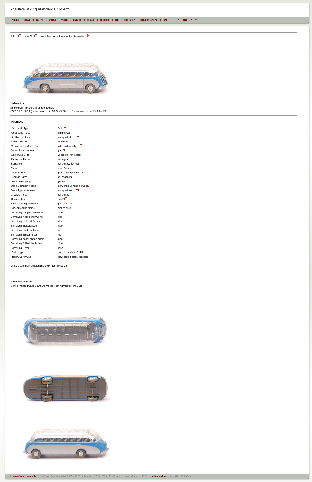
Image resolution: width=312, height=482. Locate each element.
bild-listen (129, 19)
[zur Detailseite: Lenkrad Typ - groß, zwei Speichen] (82, 172)
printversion (158, 476)
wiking (15, 19)
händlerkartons (148, 19)
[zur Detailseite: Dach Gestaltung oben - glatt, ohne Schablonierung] (88, 186)
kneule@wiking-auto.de (23, 476)
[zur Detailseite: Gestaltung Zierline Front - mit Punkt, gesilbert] (80, 146)
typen (64, 19)
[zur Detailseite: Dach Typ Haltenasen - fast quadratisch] (77, 190)
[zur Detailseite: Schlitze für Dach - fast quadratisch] (77, 137)
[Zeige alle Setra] (19, 36)
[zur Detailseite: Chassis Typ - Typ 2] (65, 199)
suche (52, 19)
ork (117, 19)
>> (196, 19)
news (27, 19)
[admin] (205, 19)
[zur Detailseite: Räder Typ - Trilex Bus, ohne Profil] (83, 252)
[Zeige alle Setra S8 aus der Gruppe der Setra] (36, 36)
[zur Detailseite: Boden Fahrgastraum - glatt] (64, 150)
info (165, 19)
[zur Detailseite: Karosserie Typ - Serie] (65, 128)
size (185, 19)
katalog (77, 19)
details (90, 19)
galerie (40, 19)
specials (104, 19)
